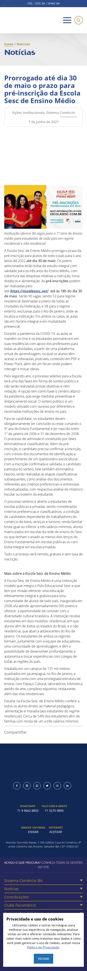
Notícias (11, 888)
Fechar (43, 959)
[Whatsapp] (37, 785)
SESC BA (40, 3)
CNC (30, 3)
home (8, 44)
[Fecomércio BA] (21, 20)
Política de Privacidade (43, 947)
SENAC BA (54, 3)
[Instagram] (27, 785)
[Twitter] (47, 785)
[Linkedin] (67, 785)
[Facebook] (16, 785)
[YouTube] (57, 785)
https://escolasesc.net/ (29, 291)
